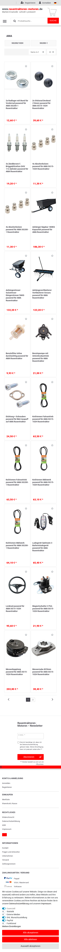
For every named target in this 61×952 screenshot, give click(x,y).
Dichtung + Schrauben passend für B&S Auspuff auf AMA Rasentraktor (17, 419)
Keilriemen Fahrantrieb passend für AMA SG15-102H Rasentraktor (43, 419)
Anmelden (6, 783)
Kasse (14, 803)
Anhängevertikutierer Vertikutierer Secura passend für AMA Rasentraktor (42, 294)
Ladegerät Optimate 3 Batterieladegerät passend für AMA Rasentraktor (42, 547)
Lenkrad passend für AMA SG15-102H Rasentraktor (15, 608)
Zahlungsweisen (8, 864)
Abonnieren (28, 757)
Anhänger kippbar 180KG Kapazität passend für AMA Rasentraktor (43, 229)
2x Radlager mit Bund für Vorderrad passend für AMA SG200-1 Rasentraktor (17, 104)
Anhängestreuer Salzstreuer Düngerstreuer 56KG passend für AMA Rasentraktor (15, 295)
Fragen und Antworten (11, 852)
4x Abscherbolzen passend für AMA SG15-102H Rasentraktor (43, 166)
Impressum (6, 829)
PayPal (10, 920)
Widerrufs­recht (8, 817)
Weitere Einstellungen (11, 926)
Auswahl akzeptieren (30, 946)
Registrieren (7, 787)
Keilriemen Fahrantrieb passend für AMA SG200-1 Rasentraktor (17, 482)
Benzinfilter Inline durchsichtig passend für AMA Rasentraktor (17, 356)
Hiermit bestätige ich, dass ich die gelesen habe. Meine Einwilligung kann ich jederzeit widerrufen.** (31, 745)
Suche (53, 20)
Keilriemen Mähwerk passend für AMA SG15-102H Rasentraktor (43, 482)
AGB (4, 825)
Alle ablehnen (30, 939)
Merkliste (6, 799)
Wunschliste (25, 66)
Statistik (10, 911)
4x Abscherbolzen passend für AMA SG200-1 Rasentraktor (17, 229)
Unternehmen (7, 856)
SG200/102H (17, 43)
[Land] (55, 3)
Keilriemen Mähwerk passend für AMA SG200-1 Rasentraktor (17, 545)
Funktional (11, 923)
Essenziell (11, 908)
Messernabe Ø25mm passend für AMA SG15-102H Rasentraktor (43, 671)
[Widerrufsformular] (4, 834)
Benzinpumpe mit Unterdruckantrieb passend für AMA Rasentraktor (40, 357)
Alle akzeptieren (30, 932)
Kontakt (5, 848)
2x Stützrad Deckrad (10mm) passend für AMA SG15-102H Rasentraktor (41, 104)
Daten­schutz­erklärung (11, 821)
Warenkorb (6, 803)
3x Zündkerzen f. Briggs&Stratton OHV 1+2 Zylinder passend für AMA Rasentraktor (17, 168)
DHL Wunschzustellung (17, 917)
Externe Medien (13, 914)
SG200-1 (44, 43)
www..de (22, 10)
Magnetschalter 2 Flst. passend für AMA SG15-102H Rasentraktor (43, 608)
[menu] (5, 21)
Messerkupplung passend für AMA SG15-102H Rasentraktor (16, 671)
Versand (5, 860)
